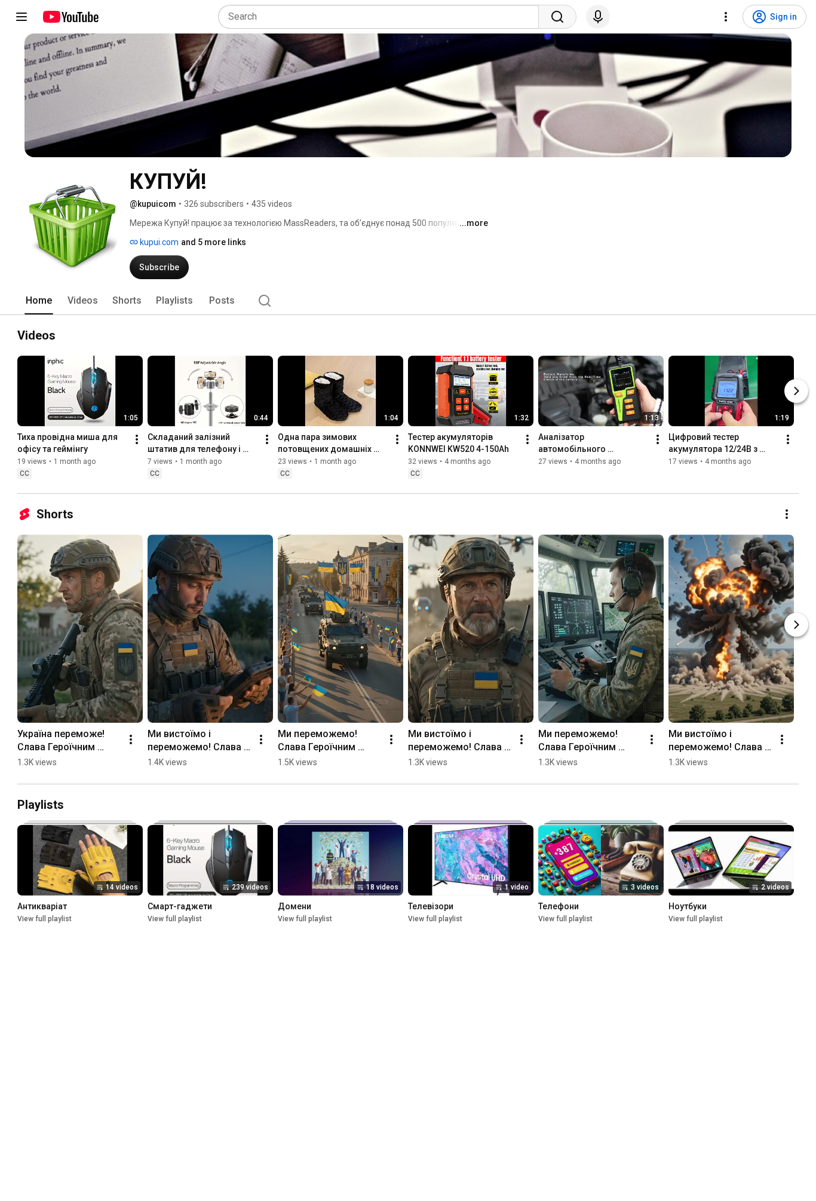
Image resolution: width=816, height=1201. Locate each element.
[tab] (38, 300)
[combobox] (382, 17)
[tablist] (408, 300)
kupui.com (158, 242)
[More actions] (137, 439)
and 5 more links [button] (213, 242)
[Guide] (21, 17)
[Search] (557, 17)
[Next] (796, 391)
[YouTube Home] (70, 16)
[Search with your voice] (598, 17)
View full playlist (44, 919)
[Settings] (726, 17)
